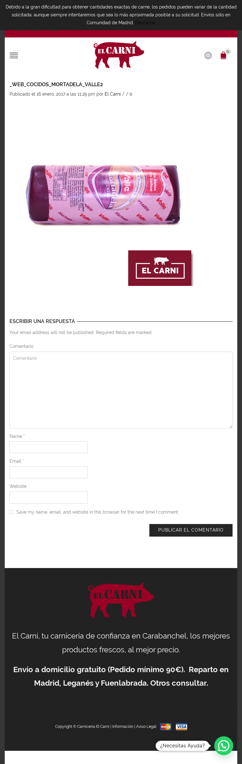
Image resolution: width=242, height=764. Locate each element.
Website (17, 486)
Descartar (145, 22)
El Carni (113, 94)
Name (17, 436)
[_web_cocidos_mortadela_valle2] (104, 191)
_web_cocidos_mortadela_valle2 (56, 84)
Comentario (21, 346)
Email (16, 461)
